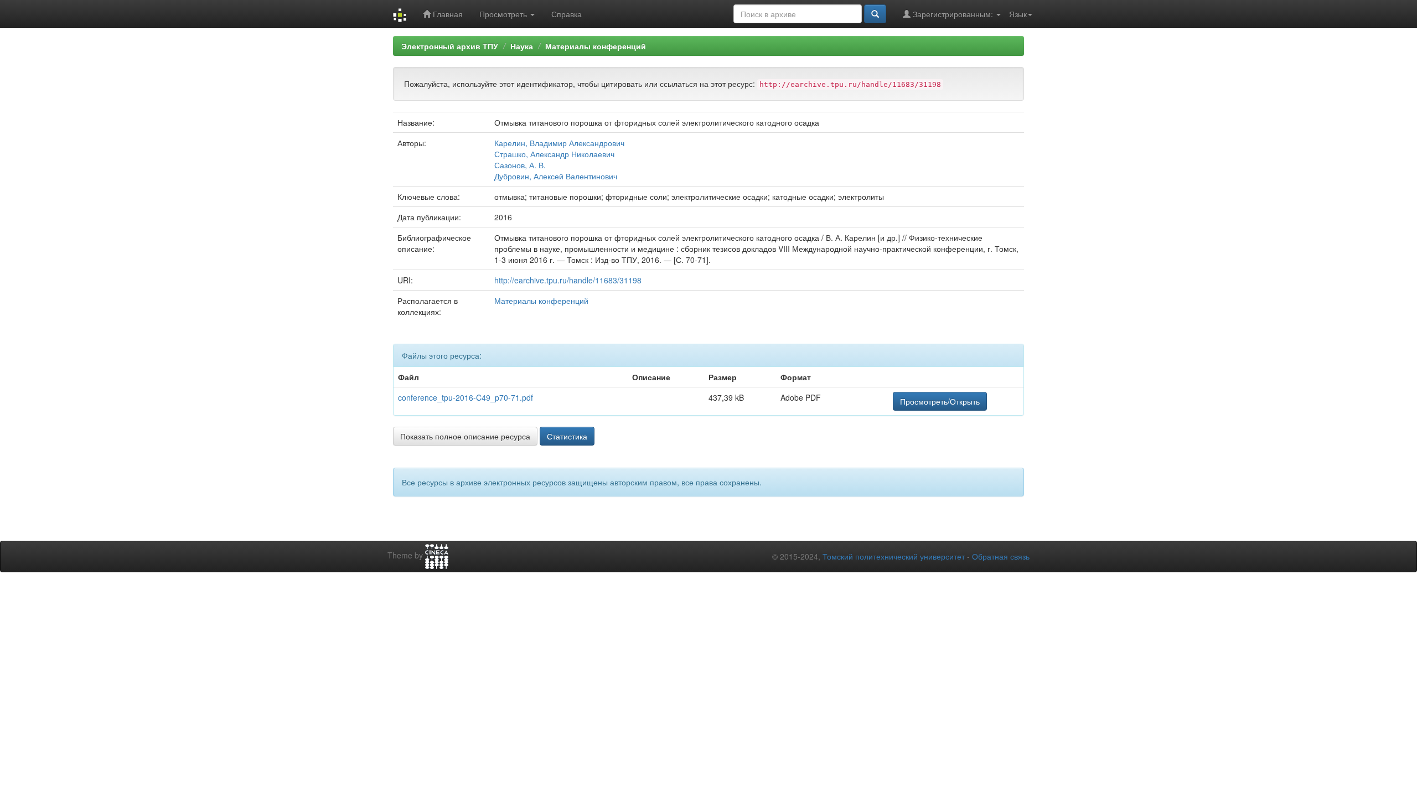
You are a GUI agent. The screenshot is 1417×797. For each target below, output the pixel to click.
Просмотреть (504, 13)
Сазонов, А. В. (520, 164)
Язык (1018, 13)
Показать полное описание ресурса (465, 436)
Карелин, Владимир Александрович (559, 142)
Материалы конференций (595, 45)
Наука (521, 45)
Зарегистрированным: (953, 13)
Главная (447, 13)
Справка (566, 13)
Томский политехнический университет (894, 556)
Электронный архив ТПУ (449, 45)
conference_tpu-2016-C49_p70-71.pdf (465, 397)
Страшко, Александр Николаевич (554, 153)
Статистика (567, 436)
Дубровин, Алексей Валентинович (555, 176)
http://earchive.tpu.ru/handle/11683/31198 (568, 280)
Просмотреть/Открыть (940, 401)
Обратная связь (1001, 556)
